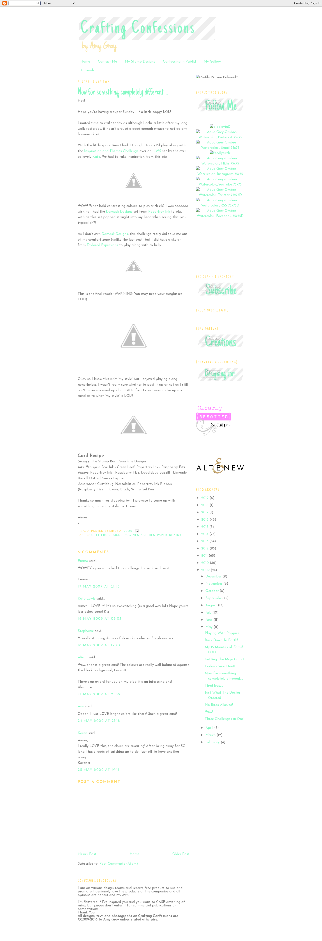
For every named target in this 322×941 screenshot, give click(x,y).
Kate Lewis (86, 598)
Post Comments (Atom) (118, 864)
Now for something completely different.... (123, 92)
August (211, 605)
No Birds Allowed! (219, 705)
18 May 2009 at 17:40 (99, 645)
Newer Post (87, 854)
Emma (83, 561)
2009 (206, 570)
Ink (159, 211)
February (213, 742)
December (214, 576)
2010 (205, 563)
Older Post (180, 854)
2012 (205, 548)
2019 (205, 498)
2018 (205, 505)
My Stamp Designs (140, 61)
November (214, 584)
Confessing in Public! (179, 61)
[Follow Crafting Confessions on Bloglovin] (220, 127)
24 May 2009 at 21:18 (99, 721)
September (214, 598)
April (209, 728)
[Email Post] (136, 530)
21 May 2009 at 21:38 (99, 694)
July (208, 612)
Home (85, 61)
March (211, 735)
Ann (81, 706)
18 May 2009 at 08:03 (100, 619)
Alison (82, 657)
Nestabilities (144, 535)
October (212, 591)
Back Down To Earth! (221, 640)
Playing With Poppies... (223, 633)
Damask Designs (119, 211)
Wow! (209, 712)
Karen (82, 733)
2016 (205, 519)
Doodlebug (121, 535)
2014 (205, 534)
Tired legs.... (214, 685)
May (209, 627)
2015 (205, 527)
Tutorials (87, 70)
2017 (205, 512)
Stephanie (86, 631)
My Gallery (212, 61)
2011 (205, 556)
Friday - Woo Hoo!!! (220, 666)
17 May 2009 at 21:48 (99, 586)
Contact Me (107, 61)
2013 (205, 541)
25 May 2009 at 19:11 (98, 770)
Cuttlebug (100, 535)
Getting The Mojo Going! (224, 659)
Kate (96, 157)
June (209, 620)
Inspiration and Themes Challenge (111, 151)
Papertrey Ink (169, 535)
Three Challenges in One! (224, 719)
